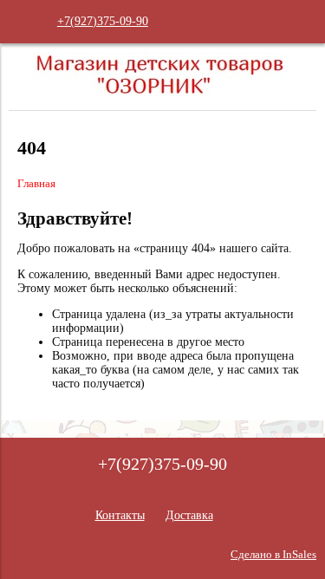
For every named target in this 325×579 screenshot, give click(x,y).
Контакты (120, 515)
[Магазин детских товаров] (163, 94)
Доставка (189, 515)
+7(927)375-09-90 (102, 21)
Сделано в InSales (273, 555)
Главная (36, 184)
